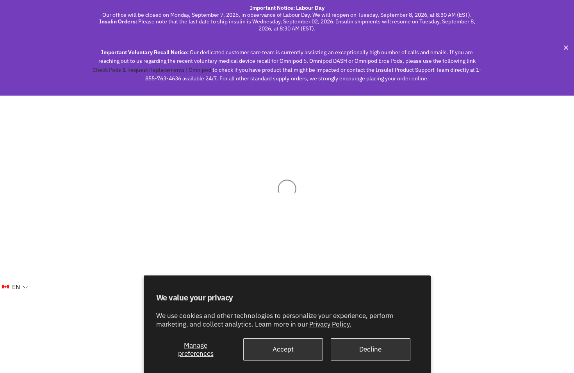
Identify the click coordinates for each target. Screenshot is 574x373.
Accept (283, 349)
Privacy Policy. (330, 324)
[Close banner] (566, 48)
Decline (370, 349)
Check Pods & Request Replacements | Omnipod (152, 69)
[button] (15, 287)
